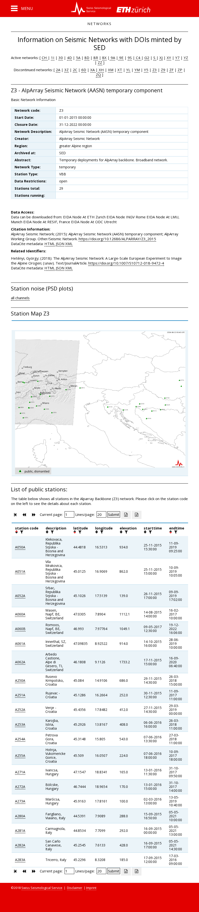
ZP (180, 69)
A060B (20, 628)
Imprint (91, 888)
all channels (20, 297)
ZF (171, 69)
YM (137, 69)
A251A (20, 695)
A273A (20, 801)
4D (69, 57)
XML (69, 243)
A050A (20, 547)
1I (52, 57)
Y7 (177, 57)
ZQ (98, 74)
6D (83, 69)
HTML (49, 243)
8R (95, 57)
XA (93, 69)
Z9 (163, 69)
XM (110, 69)
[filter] (21, 531)
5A (78, 57)
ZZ (100, 62)
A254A (20, 739)
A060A (20, 614)
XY (169, 57)
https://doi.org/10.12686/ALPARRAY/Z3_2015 (117, 238)
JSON (60, 243)
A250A (20, 680)
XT (119, 69)
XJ (161, 57)
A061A (20, 643)
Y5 (146, 69)
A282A (20, 845)
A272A (20, 786)
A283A (20, 859)
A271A (20, 772)
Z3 (154, 69)
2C (75, 69)
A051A (20, 571)
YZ (186, 57)
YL (128, 69)
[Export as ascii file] (136, 515)
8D (86, 57)
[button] (22, 8)
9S (130, 57)
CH (45, 57)
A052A (20, 595)
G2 (146, 57)
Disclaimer (74, 888)
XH (101, 69)
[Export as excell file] (126, 515)
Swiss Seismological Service (41, 888)
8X (104, 57)
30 (60, 57)
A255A (20, 755)
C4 (138, 57)
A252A (20, 709)
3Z (66, 69)
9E (121, 57)
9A (112, 57)
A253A (20, 724)
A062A (20, 662)
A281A (20, 830)
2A (58, 69)
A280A (20, 816)
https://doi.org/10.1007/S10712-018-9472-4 (126, 263)
